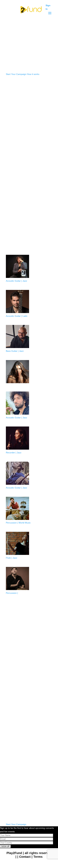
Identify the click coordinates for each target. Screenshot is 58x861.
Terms (38, 856)
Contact (25, 856)
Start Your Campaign (16, 74)
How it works (33, 74)
